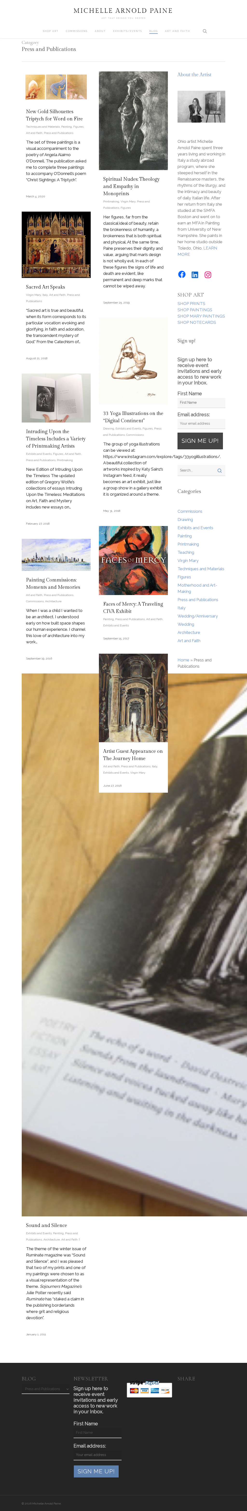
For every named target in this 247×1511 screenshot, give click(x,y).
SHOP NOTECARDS (197, 322)
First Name (190, 393)
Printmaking (111, 201)
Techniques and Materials (43, 126)
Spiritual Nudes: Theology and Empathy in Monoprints (131, 186)
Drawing (108, 428)
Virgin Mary (128, 201)
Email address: (194, 414)
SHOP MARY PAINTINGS (201, 316)
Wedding (186, 624)
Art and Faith (34, 133)
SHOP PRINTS (191, 303)
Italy (45, 295)
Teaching (186, 552)
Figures (78, 126)
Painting (66, 126)
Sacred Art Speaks (45, 287)
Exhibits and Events (128, 428)
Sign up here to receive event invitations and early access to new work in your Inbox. (200, 371)
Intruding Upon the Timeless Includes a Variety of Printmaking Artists (56, 439)
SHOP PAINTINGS (195, 309)
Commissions (135, 435)
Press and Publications (58, 133)
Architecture (53, 601)
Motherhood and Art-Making (197, 588)
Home (183, 660)
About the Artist (194, 75)
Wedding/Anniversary (198, 616)
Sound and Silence (46, 1225)
